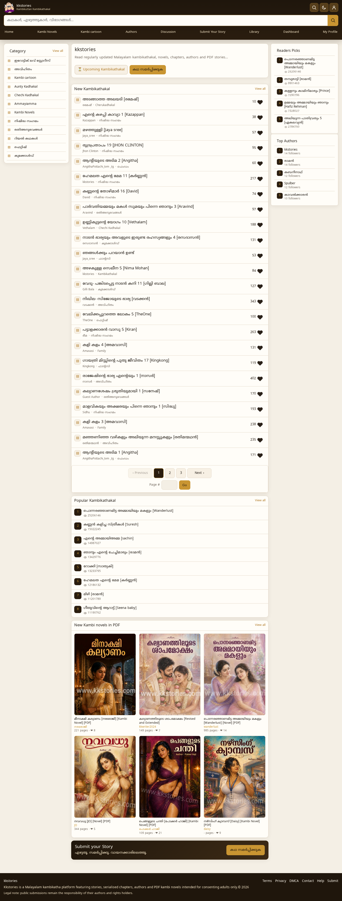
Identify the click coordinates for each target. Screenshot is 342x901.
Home (9, 32)
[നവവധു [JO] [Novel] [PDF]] (105, 777)
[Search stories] (314, 7)
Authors (131, 32)
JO (75, 825)
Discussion (168, 32)
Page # (154, 485)
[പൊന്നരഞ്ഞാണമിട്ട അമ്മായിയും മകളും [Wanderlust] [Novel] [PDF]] (234, 675)
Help (320, 881)
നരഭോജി (80, 727)
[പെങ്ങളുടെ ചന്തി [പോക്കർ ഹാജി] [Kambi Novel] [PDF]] (170, 777)
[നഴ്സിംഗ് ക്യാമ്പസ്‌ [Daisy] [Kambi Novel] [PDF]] (234, 777)
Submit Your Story (212, 32)
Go (184, 485)
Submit (332, 881)
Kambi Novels (47, 32)
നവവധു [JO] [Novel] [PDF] (92, 821)
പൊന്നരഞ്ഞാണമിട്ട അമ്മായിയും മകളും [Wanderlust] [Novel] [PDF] (233, 721)
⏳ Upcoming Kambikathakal (101, 69)
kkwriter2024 (147, 727)
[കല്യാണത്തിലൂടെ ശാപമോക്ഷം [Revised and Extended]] (170, 675)
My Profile (330, 32)
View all (58, 51)
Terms (267, 881)
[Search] (333, 20)
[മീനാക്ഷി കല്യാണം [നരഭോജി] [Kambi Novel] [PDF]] (105, 675)
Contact (308, 881)
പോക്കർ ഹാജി (149, 829)
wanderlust (211, 727)
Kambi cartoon (91, 32)
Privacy (280, 881)
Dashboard (291, 32)
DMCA (294, 881)
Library (254, 32)
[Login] (333, 7)
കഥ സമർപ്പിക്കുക (148, 69)
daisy (207, 829)
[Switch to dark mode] (324, 7)
